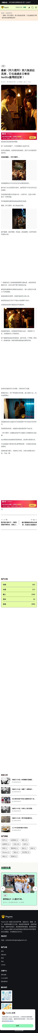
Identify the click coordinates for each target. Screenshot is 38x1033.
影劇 (3, 66)
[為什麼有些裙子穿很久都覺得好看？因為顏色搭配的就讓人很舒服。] (5, 800)
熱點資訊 (3, 954)
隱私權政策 (4, 981)
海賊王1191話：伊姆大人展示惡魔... (22, 808)
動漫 (2, 958)
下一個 (33, 520)
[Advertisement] (19, 44)
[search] (32, 7)
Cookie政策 (4, 978)
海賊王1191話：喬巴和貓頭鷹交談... (22, 818)
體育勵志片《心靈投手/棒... (13, 899)
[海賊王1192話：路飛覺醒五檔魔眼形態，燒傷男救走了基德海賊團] (5, 781)
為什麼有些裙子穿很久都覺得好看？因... (23, 799)
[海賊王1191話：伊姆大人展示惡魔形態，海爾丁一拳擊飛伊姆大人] (5, 809)
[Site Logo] (5, 7)
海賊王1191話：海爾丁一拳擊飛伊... (22, 789)
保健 (4, 589)
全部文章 (9, 13)
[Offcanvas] (36, 7)
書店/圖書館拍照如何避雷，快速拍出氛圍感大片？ (29, 525)
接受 (17, 1026)
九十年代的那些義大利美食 (20, 827)
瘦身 (4, 599)
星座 (2, 951)
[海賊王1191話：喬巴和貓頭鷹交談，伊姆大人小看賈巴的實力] (5, 819)
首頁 (2, 13)
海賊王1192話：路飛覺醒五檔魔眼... (22, 779)
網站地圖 (3, 974)
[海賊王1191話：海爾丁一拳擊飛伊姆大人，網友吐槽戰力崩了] (5, 790)
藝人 (4, 594)
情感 (4, 584)
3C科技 (3, 965)
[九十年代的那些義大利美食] (5, 829)
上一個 (5, 519)
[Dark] (29, 7)
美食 (2, 961)
